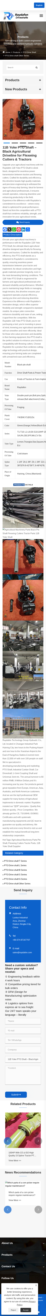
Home (7, 52)
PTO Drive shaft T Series (15, 861)
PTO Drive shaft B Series (15, 870)
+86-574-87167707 (21, 940)
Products (16, 52)
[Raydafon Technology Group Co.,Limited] (16, 16)
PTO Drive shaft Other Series (17, 56)
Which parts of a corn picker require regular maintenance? (22, 1193)
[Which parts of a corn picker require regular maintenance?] (23, 1184)
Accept (25, 1310)
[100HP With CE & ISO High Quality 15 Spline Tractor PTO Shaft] (23, 1130)
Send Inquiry (25, 222)
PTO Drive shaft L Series (15, 865)
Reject (13, 1310)
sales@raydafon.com (22, 952)
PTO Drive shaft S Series (15, 875)
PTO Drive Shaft (29, 52)
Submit (16, 1094)
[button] (8, 1141)
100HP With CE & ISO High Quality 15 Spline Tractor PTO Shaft (22, 1154)
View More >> (15, 1160)
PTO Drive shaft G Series (15, 879)
